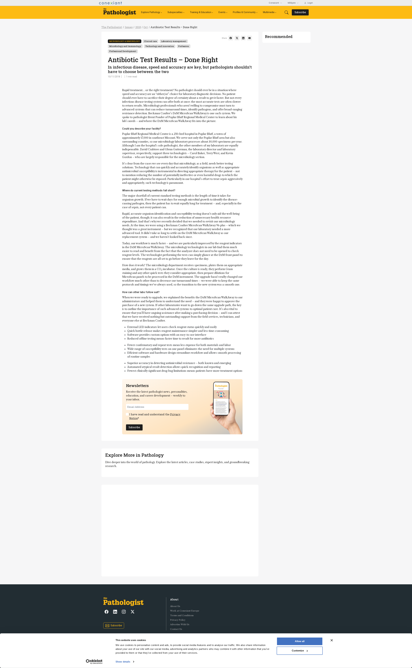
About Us (175, 606)
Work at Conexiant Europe (184, 610)
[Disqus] (180, 530)
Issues (129, 27)
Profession (183, 46)
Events (222, 12)
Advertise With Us (179, 624)
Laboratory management (173, 41)
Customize (298, 650)
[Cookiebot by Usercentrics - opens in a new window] (94, 661)
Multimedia (268, 12)
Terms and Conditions (182, 615)
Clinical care (150, 41)
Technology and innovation (159, 46)
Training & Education (200, 12)
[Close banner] (332, 640)
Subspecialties (175, 12)
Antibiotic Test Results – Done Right (173, 27)
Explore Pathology (150, 12)
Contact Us (176, 629)
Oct (145, 27)
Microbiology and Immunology (125, 46)
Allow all (299, 641)
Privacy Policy (177, 620)
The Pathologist (111, 27)
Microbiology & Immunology (124, 41)
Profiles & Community (244, 12)
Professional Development (122, 51)
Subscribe (134, 427)
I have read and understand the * (154, 416)
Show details (123, 661)
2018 (138, 27)
